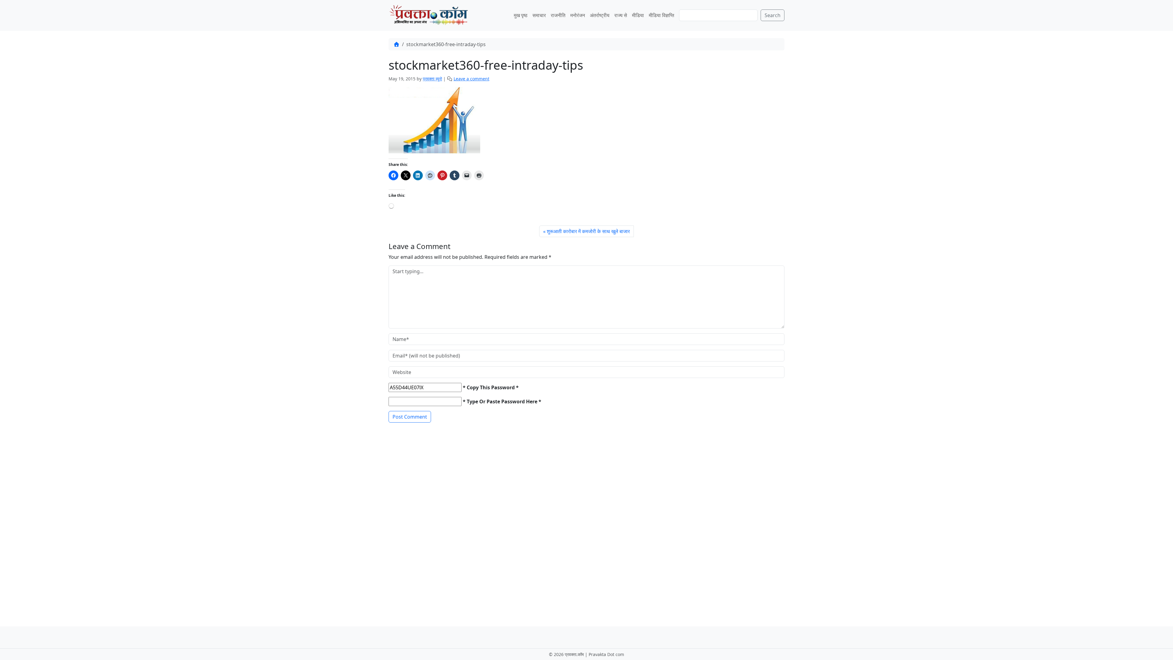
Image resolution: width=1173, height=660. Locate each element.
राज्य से (620, 15)
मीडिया (638, 15)
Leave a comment (471, 79)
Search (772, 15)
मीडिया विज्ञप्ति (661, 15)
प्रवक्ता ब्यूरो (432, 79)
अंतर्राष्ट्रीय (599, 15)
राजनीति (558, 15)
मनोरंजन (577, 15)
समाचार (539, 15)
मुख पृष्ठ (521, 15)
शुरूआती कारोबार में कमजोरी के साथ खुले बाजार (588, 231)
